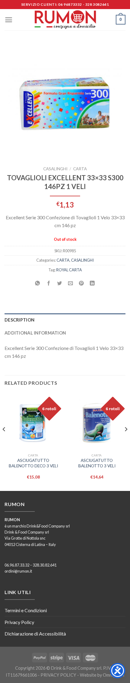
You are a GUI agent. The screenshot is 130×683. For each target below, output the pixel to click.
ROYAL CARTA (69, 269)
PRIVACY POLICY (58, 675)
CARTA (80, 168)
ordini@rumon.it (18, 571)
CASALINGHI (55, 168)
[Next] (126, 441)
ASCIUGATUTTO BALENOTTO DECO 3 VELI (33, 463)
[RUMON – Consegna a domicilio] (65, 19)
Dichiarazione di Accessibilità (35, 633)
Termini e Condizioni (26, 610)
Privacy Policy (19, 622)
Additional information (35, 332)
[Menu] (9, 20)
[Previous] (4, 441)
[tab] (65, 319)
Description (19, 319)
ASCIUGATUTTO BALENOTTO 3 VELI (96, 463)
